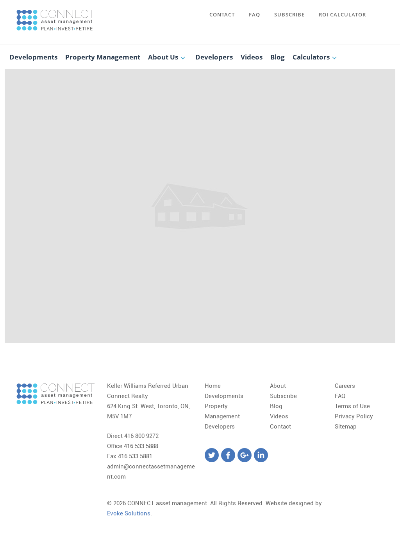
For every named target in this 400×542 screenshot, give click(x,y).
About (278, 385)
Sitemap (346, 426)
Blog (277, 56)
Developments (33, 56)
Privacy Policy (354, 416)
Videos (251, 56)
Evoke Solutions (128, 513)
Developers (214, 56)
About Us (163, 56)
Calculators (311, 56)
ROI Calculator (342, 14)
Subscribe (289, 14)
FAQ (254, 14)
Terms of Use (352, 406)
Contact (222, 14)
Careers (345, 385)
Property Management (102, 56)
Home (213, 385)
